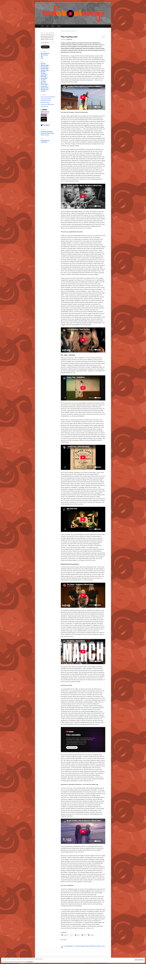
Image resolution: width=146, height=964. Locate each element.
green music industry (46, 98)
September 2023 (44, 70)
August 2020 (44, 75)
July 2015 (43, 91)
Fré (41, 98)
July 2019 (43, 80)
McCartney (43, 102)
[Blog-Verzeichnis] (44, 109)
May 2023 (43, 71)
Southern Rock (92, 946)
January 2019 (44, 86)
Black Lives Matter (81, 946)
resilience (49, 104)
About (47, 26)
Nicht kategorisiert (69, 946)
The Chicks (98, 946)
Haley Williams (43, 100)
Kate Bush (49, 100)
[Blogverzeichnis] (45, 113)
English (58, 26)
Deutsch (53, 26)
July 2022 (43, 73)
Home (42, 26)
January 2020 (44, 78)
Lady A (87, 946)
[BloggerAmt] (45, 111)
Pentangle (47, 102)
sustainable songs (44, 106)
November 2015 (44, 89)
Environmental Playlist (50, 96)
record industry (44, 104)
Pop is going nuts (69, 36)
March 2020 (43, 76)
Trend (42, 58)
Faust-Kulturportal (45, 140)
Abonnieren (45, 46)
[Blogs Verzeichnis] (44, 114)
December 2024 (44, 67)
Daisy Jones (43, 96)
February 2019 (44, 84)
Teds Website (44, 142)
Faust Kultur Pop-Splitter (46, 131)
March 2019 (43, 83)
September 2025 (44, 65)
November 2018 (44, 88)
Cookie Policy (30, 961)
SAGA (52, 104)
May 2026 (43, 63)
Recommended (44, 55)
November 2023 (44, 68)
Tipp (42, 56)
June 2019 (43, 81)
